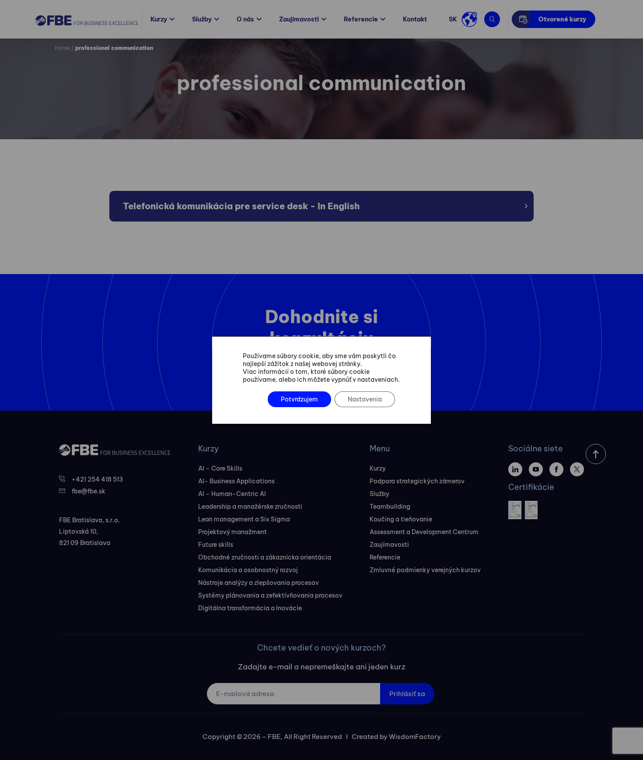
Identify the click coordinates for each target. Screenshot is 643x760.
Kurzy (158, 19)
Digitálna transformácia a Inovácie (250, 608)
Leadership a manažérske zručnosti (250, 506)
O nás (245, 19)
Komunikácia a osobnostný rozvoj (248, 570)
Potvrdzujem (299, 399)
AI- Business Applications (236, 481)
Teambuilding (390, 506)
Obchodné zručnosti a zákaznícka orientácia (264, 557)
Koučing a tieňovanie (401, 519)
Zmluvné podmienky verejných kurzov (425, 570)
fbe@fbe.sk (88, 491)
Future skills (215, 545)
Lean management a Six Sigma (244, 519)
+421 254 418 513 (97, 479)
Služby (202, 19)
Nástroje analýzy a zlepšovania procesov (258, 583)
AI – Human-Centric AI (232, 494)
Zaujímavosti (299, 19)
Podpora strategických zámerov (417, 481)
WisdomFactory (415, 736)
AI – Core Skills (220, 468)
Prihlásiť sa (407, 694)
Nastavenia (365, 399)
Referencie (361, 19)
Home (62, 48)
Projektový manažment (232, 532)
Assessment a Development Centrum (424, 532)
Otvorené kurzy (562, 19)
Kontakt (415, 19)
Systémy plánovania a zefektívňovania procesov (270, 595)
